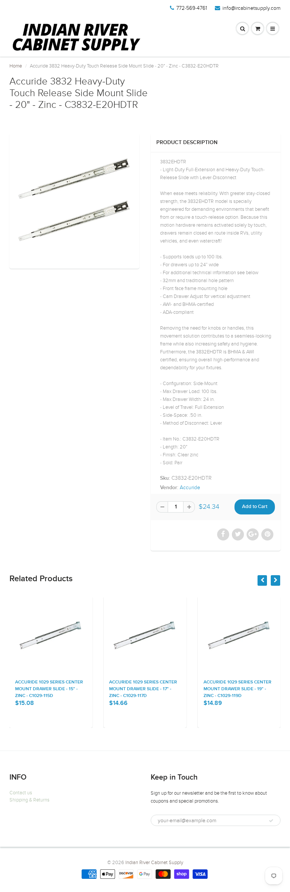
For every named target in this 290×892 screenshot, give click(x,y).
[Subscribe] (271, 821)
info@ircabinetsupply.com (251, 8)
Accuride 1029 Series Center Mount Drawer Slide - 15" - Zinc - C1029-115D (49, 689)
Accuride (190, 487)
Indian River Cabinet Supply (154, 863)
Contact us (20, 793)
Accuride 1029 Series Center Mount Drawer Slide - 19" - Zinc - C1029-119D (237, 689)
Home (15, 66)
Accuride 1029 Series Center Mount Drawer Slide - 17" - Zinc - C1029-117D (143, 689)
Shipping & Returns (29, 800)
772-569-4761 (191, 8)
